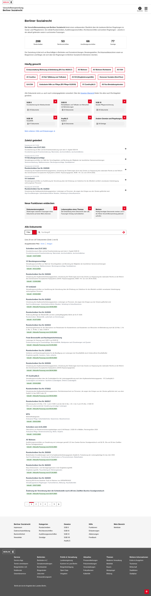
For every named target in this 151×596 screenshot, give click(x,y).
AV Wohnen (82, 70)
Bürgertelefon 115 (20, 567)
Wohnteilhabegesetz (32, 416)
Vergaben (63, 574)
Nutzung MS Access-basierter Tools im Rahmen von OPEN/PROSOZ (48, 480)
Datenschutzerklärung (22, 531)
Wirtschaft (133, 567)
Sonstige (42, 537)
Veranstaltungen (89, 567)
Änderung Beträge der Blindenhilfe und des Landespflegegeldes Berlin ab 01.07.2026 (54, 315)
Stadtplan (133, 574)
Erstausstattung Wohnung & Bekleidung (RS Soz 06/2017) (49, 70)
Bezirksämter (42, 567)
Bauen (108, 567)
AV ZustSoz (31, 77)
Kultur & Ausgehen (136, 560)
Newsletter (18, 537)
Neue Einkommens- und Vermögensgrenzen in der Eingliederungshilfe (49, 468)
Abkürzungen (94, 534)
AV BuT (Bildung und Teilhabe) (54, 77)
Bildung (109, 574)
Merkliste (117, 527)
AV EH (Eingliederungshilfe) (83, 77)
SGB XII (30, 118)
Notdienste (18, 570)
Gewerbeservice (20, 574)
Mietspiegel (110, 570)
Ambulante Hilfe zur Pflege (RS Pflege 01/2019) (57, 84)
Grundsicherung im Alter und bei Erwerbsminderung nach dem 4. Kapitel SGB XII (51, 150)
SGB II (29, 102)
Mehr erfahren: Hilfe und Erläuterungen (39, 131)
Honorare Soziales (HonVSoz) (111, 77)
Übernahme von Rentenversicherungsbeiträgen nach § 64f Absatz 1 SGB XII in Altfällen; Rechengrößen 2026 (62, 429)
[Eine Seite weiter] (59, 504)
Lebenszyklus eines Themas (72, 209)
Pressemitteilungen (90, 560)
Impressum (18, 527)
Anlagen (49, 244)
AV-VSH (120, 70)
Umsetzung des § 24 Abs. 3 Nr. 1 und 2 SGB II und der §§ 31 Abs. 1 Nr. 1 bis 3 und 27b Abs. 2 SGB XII (60, 404)
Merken (98, 209)
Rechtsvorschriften (46, 531)
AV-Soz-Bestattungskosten (112, 84)
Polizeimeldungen (90, 564)
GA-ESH (29, 84)
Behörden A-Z (42, 560)
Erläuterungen (94, 531)
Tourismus (133, 564)
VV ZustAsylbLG (88, 84)
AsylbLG (64, 118)
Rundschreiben (44, 527)
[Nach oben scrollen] (146, 591)
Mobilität (109, 564)
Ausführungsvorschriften (48, 534)
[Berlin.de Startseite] (7, 2)
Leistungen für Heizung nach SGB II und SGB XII (42, 340)
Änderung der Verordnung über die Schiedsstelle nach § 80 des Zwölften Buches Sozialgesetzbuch (65, 491)
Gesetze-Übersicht (87, 93)
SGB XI (98, 102)
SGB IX (64, 102)
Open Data (64, 570)
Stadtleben (134, 570)
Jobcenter (40, 574)
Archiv (43, 244)
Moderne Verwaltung (114, 560)
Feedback (92, 537)
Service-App (18, 560)
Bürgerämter (41, 570)
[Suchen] (123, 232)
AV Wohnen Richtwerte (102, 70)
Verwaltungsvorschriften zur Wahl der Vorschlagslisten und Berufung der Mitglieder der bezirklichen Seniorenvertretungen (64, 160)
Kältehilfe (86, 574)
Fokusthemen (88, 570)
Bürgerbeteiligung (66, 567)
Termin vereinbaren (21, 564)
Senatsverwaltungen (44, 564)
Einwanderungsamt (44, 577)
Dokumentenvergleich (35, 209)
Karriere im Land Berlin (68, 564)
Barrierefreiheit (19, 534)
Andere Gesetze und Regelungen (109, 118)
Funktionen (93, 527)
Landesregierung (66, 560)
